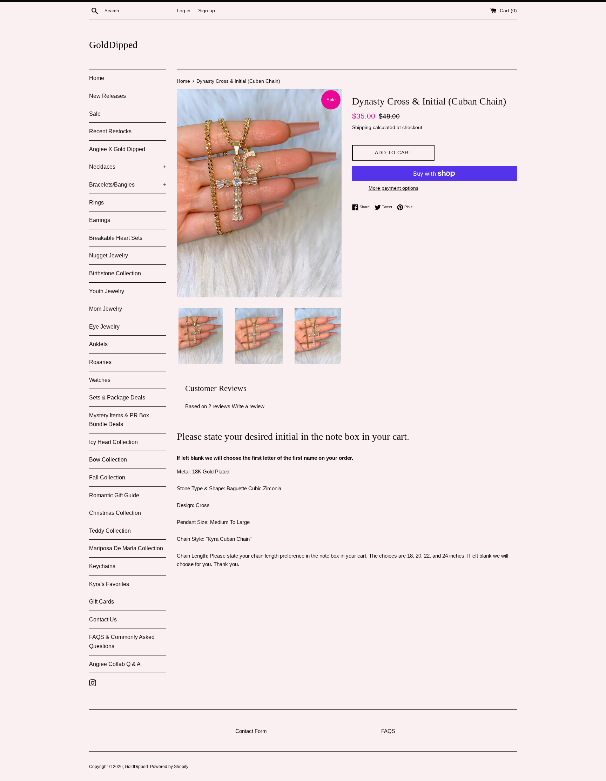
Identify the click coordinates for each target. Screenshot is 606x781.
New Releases (107, 96)
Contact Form (251, 731)
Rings (96, 203)
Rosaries (100, 362)
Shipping (361, 127)
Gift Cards (101, 602)
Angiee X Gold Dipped (117, 149)
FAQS (388, 731)
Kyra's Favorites (109, 584)
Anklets (98, 344)
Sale (95, 114)
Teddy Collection (110, 531)
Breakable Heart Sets (115, 238)
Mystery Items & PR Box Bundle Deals (119, 419)
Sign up (206, 10)
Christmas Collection (115, 513)
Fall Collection (107, 477)
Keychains (102, 566)
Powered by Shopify (169, 766)
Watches (99, 380)
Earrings (99, 220)
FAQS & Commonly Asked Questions (122, 641)
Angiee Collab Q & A (115, 664)
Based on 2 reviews (207, 406)
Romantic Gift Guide (114, 495)
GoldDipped (113, 44)
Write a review (248, 406)
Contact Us (103, 619)
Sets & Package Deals (117, 397)
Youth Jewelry (106, 291)
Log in (183, 10)
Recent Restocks (110, 131)
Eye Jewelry (104, 327)
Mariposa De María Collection (126, 548)
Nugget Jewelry (108, 255)
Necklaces (127, 167)
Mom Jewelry (105, 309)
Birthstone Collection (115, 273)
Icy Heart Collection (113, 442)
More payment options (393, 188)
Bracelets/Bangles (127, 185)
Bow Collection (108, 460)
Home (96, 78)
